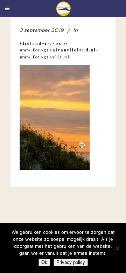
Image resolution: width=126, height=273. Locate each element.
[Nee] (117, 248)
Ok (44, 262)
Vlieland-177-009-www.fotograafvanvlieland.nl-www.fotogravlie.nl (59, 50)
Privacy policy (70, 262)
